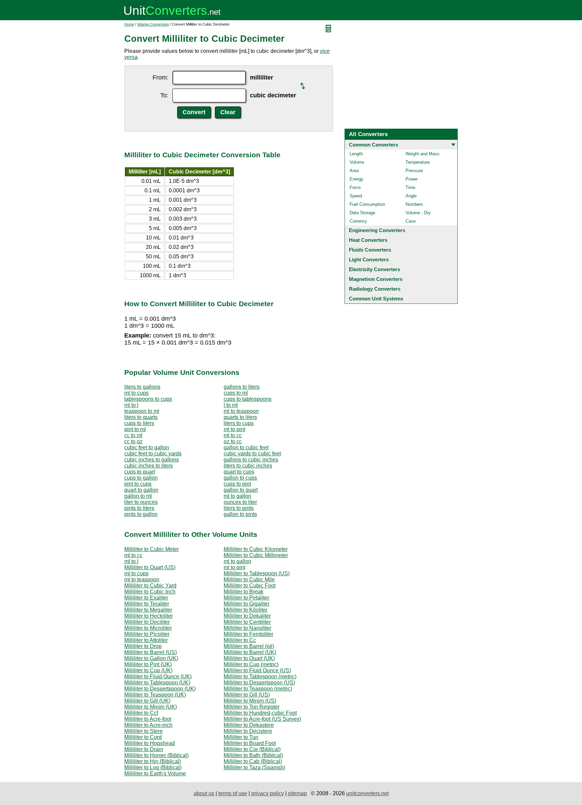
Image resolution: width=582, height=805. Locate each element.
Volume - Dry (418, 212)
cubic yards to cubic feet (252, 453)
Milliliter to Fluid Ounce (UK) (158, 676)
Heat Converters (368, 240)
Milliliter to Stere (143, 731)
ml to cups (136, 393)
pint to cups (138, 484)
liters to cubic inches (248, 466)
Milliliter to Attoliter (146, 640)
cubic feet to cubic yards (153, 453)
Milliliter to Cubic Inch (149, 591)
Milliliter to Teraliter (146, 604)
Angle (411, 195)
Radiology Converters (374, 289)
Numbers (414, 204)
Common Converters (373, 145)
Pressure (414, 170)
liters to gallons (142, 387)
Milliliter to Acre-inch (148, 725)
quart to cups (239, 472)
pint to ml (135, 429)
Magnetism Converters (375, 279)
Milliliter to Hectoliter (148, 616)
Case (411, 221)
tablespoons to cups (148, 399)
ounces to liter (240, 502)
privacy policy (267, 793)
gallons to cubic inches (251, 459)
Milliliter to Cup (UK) (148, 670)
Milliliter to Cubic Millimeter (256, 555)
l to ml (231, 405)
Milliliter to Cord (143, 737)
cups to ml (236, 393)
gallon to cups (240, 478)
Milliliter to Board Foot (250, 743)
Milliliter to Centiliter (247, 622)
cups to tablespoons (247, 399)
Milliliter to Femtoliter (248, 634)
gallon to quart (241, 490)
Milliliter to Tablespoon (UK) (157, 682)
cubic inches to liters (148, 466)
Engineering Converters (377, 230)
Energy (356, 179)
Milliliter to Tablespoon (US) (257, 573)
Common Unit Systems (376, 298)
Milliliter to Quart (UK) (249, 658)
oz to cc (233, 441)
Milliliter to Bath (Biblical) (253, 755)
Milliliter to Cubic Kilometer (256, 549)
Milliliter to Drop (143, 646)
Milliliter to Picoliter (146, 634)
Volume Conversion (153, 24)
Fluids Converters (370, 250)
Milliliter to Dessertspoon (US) (259, 682)
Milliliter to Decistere (248, 731)
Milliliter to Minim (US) (250, 701)
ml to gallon (237, 496)
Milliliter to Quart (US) (149, 567)
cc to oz (133, 441)
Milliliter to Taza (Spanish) (254, 767)
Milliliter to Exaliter (146, 598)
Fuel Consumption (367, 204)
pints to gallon (141, 514)
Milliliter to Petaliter (246, 598)
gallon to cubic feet (246, 447)
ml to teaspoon (241, 411)
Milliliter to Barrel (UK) (250, 652)
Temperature (418, 162)
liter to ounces (141, 502)
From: (160, 77)
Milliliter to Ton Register (252, 707)
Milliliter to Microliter (148, 628)
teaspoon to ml (141, 411)
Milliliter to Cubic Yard (150, 585)
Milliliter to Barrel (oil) (249, 646)
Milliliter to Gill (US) (247, 695)
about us (204, 793)
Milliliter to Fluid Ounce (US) (257, 670)
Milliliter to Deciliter (147, 622)
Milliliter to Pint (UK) (148, 664)
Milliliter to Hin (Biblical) (152, 761)
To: (164, 95)
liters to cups (239, 423)
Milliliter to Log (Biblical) (153, 767)
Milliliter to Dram (143, 749)
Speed (356, 195)
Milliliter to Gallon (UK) (151, 658)
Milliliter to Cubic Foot (250, 585)
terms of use (232, 793)
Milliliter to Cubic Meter (151, 549)
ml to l (131, 405)
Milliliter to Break (243, 591)
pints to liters (139, 508)
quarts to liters (240, 417)
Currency (358, 221)
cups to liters (139, 423)
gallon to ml (138, 496)
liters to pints (239, 508)
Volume (357, 162)
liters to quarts (141, 417)
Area (354, 170)
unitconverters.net (367, 793)
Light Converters (369, 259)
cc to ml (133, 435)
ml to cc (233, 435)
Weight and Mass (423, 153)
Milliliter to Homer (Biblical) (156, 755)
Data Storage (362, 212)
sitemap (297, 793)
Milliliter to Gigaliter (246, 604)
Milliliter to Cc (240, 640)
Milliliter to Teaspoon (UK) (155, 695)
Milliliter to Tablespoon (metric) (260, 676)
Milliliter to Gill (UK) (147, 701)
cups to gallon (141, 478)
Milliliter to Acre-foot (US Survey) (262, 719)
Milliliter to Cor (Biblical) (252, 749)
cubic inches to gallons (151, 459)
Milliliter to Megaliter (148, 610)
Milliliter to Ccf (141, 713)
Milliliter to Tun (241, 737)
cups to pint (237, 484)
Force (355, 187)
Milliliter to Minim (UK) (150, 707)
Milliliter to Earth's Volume (155, 773)
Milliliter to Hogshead (149, 743)
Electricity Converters (374, 269)
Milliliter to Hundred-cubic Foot (260, 713)
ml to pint (234, 429)
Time (410, 187)
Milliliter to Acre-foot (147, 719)
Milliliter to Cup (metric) (251, 664)
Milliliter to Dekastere (249, 725)
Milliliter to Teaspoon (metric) (258, 688)
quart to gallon (141, 490)
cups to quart (139, 472)
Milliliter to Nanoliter (247, 628)
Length (356, 153)
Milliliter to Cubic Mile (249, 579)
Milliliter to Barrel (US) (150, 652)
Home (129, 24)
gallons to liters (242, 387)
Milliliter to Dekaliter (247, 616)
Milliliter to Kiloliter (245, 610)
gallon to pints (240, 514)
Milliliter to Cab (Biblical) (253, 761)
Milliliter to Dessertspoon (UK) (160, 688)
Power (412, 179)
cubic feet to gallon (146, 447)
